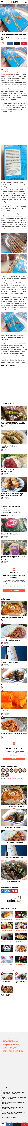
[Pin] (24, 1124)
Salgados (4, 491)
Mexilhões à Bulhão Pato (14, 881)
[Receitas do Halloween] (7, 948)
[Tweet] (17, 1124)
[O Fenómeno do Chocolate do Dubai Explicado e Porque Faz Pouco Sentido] (14, 413)
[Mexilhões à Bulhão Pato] (14, 870)
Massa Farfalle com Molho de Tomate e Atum (14, 734)
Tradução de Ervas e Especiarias (10, 1047)
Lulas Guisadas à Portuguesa (10, 640)
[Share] (9, 1124)
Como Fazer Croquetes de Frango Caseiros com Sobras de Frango (12, 494)
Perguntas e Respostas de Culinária (14, 778)
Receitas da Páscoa (7, 930)
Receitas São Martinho (7, 942)
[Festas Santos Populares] (21, 936)
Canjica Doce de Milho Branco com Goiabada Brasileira (12, 470)
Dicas (3, 419)
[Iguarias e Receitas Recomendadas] (7, 914)
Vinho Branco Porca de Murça (10, 662)
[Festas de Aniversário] (7, 959)
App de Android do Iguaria (8, 1040)
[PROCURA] (26, 2)
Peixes (3, 443)
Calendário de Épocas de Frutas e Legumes (12, 1050)
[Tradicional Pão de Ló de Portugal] (14, 608)
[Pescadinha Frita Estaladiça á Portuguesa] (14, 437)
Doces (3, 467)
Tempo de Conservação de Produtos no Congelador (14, 1053)
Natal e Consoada (21, 919)
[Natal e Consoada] (21, 914)
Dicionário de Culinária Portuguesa (10, 1041)
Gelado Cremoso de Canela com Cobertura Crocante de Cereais (14, 1097)
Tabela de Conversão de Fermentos (11, 1044)
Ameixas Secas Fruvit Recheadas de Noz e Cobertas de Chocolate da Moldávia (13, 557)
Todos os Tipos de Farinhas (9, 1048)
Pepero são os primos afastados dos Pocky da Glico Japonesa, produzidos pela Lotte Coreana (14, 72)
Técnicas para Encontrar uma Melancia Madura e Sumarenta (12, 1108)
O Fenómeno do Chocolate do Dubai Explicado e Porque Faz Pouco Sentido (13, 423)
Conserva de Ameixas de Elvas (11, 685)
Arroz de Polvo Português (9, 1117)
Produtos (9, 515)
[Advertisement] (14, 128)
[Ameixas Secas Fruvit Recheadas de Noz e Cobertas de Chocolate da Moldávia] (14, 547)
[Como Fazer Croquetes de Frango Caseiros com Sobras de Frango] (14, 484)
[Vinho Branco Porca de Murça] (14, 653)
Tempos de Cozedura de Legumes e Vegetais (13, 1051)
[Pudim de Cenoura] (14, 700)
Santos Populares (21, 942)
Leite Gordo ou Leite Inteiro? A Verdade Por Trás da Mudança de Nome (13, 1113)
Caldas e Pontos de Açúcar (9, 1043)
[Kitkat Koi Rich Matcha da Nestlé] (14, 525)
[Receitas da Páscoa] (7, 925)
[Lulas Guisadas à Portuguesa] (14, 631)
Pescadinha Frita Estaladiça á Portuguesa (10, 446)
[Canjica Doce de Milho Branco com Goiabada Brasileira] (14, 461)
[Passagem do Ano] (21, 925)
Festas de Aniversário (7, 964)
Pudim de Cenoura (7, 711)
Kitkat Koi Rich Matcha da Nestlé (11, 534)
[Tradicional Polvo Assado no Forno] (7, 989)
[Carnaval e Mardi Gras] (21, 948)
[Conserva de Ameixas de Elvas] (14, 676)
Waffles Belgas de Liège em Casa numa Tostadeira (13, 1103)
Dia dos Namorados (21, 964)
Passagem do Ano (21, 930)
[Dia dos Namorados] (21, 959)
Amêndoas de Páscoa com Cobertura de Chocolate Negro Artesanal (13, 1092)
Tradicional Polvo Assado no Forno (5, 994)
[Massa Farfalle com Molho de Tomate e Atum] (14, 724)
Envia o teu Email (14, 590)
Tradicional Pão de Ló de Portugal (12, 618)
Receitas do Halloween (7, 953)
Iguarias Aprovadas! (7, 919)
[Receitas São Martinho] (7, 936)
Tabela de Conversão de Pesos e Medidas (12, 1045)
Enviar (14, 759)
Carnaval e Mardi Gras (21, 953)
